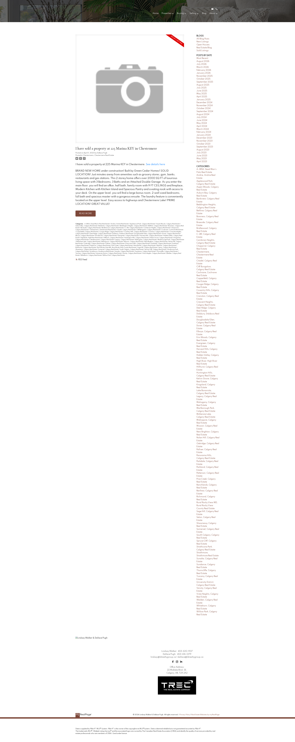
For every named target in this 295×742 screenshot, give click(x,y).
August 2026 (202, 61)
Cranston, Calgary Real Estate (158, 231)
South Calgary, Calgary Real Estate (132, 249)
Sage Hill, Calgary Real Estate (147, 247)
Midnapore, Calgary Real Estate (112, 241)
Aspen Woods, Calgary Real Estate (168, 224)
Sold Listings (202, 51)
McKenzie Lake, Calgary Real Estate (88, 241)
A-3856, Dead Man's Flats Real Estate (97, 224)
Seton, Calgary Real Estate (167, 247)
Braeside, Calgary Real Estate (91, 228)
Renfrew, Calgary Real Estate (166, 245)
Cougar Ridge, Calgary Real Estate (111, 231)
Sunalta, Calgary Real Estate (124, 251)
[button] (173, 662)
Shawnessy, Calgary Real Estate (86, 249)
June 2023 (201, 156)
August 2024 (202, 114)
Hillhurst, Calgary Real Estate (113, 237)
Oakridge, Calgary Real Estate (94, 243)
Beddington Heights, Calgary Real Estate (133, 226)
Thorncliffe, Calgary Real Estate (167, 251)
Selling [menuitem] (193, 13)
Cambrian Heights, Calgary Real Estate (157, 228)
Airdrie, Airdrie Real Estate (120, 224)
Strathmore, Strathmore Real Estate (102, 251)
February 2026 (203, 70)
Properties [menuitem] (166, 13)
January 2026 (203, 73)
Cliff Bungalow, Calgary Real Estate (149, 229)
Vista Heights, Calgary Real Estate (154, 253)
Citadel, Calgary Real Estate (126, 229)
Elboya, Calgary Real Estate (84, 235)
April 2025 (201, 97)
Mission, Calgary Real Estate (133, 241)
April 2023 (201, 162)
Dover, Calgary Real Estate (171, 233)
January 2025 (203, 100)
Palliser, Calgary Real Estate (115, 243)
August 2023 (202, 150)
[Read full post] (129, 90)
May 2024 (201, 123)
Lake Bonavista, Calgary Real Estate (102, 239)
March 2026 (202, 67)
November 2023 (204, 141)
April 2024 (201, 126)
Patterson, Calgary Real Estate (100, 245)
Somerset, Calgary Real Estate (108, 249)
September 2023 (204, 147)
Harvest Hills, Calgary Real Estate (151, 235)
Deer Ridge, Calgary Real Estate (101, 233)
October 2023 (203, 144)
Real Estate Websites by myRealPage (205, 714)
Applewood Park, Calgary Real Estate (142, 224)
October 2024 (203, 108)
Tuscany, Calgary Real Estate (85, 253)
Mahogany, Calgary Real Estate (146, 239)
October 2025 (203, 79)
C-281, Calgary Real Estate (134, 228)
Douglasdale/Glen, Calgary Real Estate (147, 233)
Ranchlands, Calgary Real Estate (145, 245)
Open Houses (202, 45)
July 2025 (201, 88)
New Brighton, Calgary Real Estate (156, 241)
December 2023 (204, 138)
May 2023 (201, 159)
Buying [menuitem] (180, 13)
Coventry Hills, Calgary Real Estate (136, 231)
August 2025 (202, 85)
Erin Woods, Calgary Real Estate (106, 235)
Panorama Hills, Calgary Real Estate (138, 243)
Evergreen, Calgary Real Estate (128, 235)
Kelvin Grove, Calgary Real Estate (161, 237)
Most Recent (202, 58)
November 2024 (204, 106)
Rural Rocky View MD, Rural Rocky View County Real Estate (116, 247)
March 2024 (202, 129)
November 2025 (204, 76)
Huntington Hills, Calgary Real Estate (136, 237)
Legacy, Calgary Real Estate (124, 239)
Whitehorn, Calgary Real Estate (91, 255)
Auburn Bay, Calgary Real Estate (86, 226)
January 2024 (203, 135)
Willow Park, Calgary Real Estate (114, 255)
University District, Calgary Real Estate (109, 253)
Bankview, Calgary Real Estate (109, 226)
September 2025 (204, 82)
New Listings (202, 42)
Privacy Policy (185, 714)
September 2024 (204, 111)
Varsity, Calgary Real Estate (132, 253)
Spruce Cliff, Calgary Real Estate (155, 249)
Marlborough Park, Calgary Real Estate (171, 239)
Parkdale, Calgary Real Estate (161, 243)
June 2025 (201, 91)
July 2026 (201, 64)
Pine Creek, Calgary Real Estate (122, 245)
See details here (155, 164)
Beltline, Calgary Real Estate (157, 226)
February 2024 (203, 132)
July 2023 (201, 153)
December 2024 (204, 103)
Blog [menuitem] (204, 13)
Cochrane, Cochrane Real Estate (172, 229)
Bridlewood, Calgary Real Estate (113, 228)
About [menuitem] (212, 13)
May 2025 (201, 94)
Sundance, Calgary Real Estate (145, 251)
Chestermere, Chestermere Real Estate (98, 155)
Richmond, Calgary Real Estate (85, 247)
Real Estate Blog (204, 48)
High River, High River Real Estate (92, 237)
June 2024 (201, 120)
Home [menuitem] (156, 13)
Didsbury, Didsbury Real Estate (122, 233)
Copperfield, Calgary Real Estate (87, 231)
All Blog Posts (202, 39)
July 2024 (201, 117)
